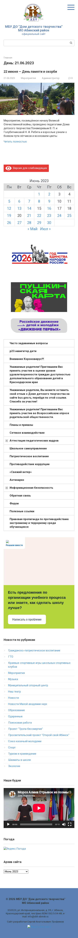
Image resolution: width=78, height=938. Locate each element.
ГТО (10, 656)
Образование (16, 710)
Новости (13, 697)
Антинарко (17, 480)
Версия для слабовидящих (29, 168)
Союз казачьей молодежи (24, 741)
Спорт (12, 747)
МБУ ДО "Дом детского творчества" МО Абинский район (33, 28)
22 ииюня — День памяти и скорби (30, 71)
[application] (39, 808)
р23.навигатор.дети (23, 351)
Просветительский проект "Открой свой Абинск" (38, 735)
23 (49, 215)
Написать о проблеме (27, 619)
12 (9, 208)
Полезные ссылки (22, 511)
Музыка (13, 679)
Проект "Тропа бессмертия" (25, 728)
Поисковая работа (20, 722)
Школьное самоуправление (28, 448)
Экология (14, 766)
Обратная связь (20, 495)
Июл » (45, 229)
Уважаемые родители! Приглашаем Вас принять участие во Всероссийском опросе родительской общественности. (39, 413)
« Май (32, 229)
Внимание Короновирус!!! (27, 359)
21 (29, 215)
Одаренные (15, 716)
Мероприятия (28, 78)
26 (9, 222)
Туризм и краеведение (22, 753)
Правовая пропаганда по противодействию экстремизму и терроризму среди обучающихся (39, 522)
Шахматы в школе (19, 760)
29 (39, 222)
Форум (14, 503)
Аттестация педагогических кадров (34, 440)
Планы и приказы (21, 425)
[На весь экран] (69, 824)
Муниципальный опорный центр (28, 685)
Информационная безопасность (31, 487)
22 (39, 215)
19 (9, 215)
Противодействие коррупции (30, 464)
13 (19, 208)
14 (29, 208)
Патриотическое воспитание (29, 456)
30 (49, 222)
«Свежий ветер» (21, 472)
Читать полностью (15, 141)
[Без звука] (64, 824)
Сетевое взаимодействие (27, 432)
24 (59, 215)
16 (49, 208)
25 (69, 215)
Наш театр (14, 691)
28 (29, 222)
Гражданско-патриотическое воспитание (34, 650)
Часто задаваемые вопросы (29, 343)
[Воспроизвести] (8, 824)
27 (19, 222)
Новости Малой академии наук (27, 704)
